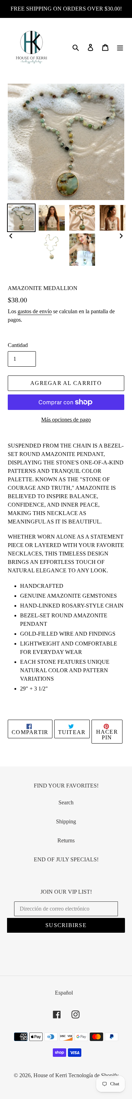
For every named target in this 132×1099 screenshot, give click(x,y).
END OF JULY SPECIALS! (66, 859)
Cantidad (18, 345)
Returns (66, 840)
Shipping (66, 821)
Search (66, 802)
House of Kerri (50, 1075)
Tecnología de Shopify (93, 1075)
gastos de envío (35, 311)
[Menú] (120, 47)
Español (64, 993)
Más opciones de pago (66, 420)
